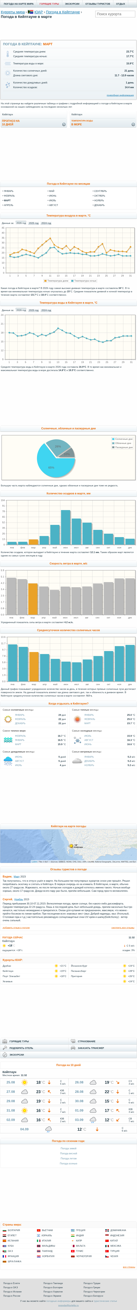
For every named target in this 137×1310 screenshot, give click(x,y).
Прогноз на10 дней (11, 122)
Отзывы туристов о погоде (68, 869)
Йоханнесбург (79, 965)
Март (87, 723)
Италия (46, 1240)
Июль (87, 736)
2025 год (33, 223)
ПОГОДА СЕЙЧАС (12, 937)
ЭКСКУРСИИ (72, 4)
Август (88, 740)
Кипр (79, 1240)
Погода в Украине (52, 1296)
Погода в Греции (92, 1287)
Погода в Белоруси (93, 1296)
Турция (114, 1251)
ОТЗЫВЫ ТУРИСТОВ (97, 4)
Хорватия (48, 1256)
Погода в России (11, 1296)
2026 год (21, 223)
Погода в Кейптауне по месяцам (68, 183)
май (51, 191)
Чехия (114, 1256)
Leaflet (34, 861)
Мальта (80, 1246)
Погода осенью (68, 1163)
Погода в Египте (11, 1283)
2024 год (46, 223)
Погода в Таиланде (53, 1283)
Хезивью (8, 981)
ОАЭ (10, 1251)
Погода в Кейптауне (63, 12)
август (53, 205)
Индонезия (117, 1235)
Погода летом (69, 1158)
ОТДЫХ (120, 4)
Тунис (80, 1251)
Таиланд (47, 1251)
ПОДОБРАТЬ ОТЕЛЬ (21, 1048)
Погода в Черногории (94, 1291)
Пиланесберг (78, 971)
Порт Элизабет (11, 976)
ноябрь (99, 200)
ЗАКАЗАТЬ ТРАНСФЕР (91, 1048)
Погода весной (68, 1153)
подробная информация (120, 95)
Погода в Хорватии (53, 1291)
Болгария (14, 1230)
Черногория (84, 1256)
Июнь (88, 744)
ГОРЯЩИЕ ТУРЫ (49, 4)
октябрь (99, 195)
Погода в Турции (92, 1283)
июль (52, 200)
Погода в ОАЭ (10, 1287)
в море (82, 123)
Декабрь (20, 723)
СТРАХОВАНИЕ (86, 1041)
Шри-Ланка (14, 1261)
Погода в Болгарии (53, 1287)
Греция (80, 1230)
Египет (12, 1235)
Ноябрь (89, 765)
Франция (13, 1256)
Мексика (115, 1246)
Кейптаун (8, 971)
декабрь (99, 205)
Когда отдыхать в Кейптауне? (69, 703)
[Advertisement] (68, 28)
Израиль (47, 1235)
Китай (114, 1240)
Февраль (20, 719)
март (7, 200)
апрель (8, 205)
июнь (52, 195)
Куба (11, 1246)
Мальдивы (48, 1246)
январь (8, 191)
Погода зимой (68, 1148)
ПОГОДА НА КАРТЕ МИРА (19, 4)
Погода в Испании (12, 1291)
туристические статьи (105, 1301)
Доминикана (118, 1230)
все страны (129, 1267)
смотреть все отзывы (122, 927)
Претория (76, 976)
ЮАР (38, 12)
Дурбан (7, 965)
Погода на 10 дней (68, 1065)
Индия (80, 1235)
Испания (13, 1240)
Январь (19, 715)
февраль (9, 195)
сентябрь (100, 191)
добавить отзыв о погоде (16, 927)
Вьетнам (47, 1230)
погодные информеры (58, 1301)
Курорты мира (13, 12)
